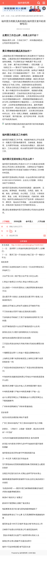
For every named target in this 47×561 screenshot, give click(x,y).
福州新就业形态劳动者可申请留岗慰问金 (18, 452)
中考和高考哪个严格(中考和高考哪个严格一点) (21, 391)
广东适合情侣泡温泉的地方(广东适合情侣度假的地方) (22, 369)
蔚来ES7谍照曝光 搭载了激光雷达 (16, 503)
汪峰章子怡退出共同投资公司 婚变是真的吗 (19, 529)
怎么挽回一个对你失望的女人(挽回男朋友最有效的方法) (22, 289)
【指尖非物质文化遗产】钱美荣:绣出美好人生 (20, 535)
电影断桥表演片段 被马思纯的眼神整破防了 (19, 509)
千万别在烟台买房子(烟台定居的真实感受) (19, 311)
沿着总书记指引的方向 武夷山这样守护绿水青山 (21, 473)
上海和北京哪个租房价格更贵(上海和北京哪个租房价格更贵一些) (22, 360)
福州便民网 (23, 2)
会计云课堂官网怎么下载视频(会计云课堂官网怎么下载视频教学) (22, 399)
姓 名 (4, 226)
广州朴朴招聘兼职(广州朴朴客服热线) (17, 406)
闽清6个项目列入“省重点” (12, 497)
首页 (2, 16)
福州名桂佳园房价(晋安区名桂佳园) (16, 337)
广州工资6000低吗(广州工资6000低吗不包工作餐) (22, 423)
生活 (7, 16)
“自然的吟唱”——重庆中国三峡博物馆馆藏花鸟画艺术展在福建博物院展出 (23, 490)
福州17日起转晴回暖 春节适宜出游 (16, 546)
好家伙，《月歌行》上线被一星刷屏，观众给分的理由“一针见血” (23, 430)
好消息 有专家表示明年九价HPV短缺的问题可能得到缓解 (22, 445)
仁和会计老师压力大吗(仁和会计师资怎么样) (20, 281)
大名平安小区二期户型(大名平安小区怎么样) (20, 276)
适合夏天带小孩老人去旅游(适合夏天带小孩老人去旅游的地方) (22, 298)
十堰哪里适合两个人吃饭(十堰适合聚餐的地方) (21, 352)
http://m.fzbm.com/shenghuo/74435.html (27, 245)
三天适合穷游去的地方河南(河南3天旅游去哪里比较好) (23, 345)
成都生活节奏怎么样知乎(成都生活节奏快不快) (21, 305)
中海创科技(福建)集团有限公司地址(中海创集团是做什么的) (23, 378)
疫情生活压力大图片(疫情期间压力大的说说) (20, 332)
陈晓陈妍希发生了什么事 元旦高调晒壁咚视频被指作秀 (23, 516)
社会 (12, 16)
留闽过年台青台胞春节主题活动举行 (16, 541)
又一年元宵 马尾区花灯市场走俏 (15, 458)
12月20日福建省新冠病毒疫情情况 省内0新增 (20, 438)
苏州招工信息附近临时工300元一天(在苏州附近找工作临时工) (23, 268)
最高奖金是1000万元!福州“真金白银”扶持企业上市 (22, 523)
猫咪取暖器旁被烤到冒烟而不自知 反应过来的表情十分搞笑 (23, 481)
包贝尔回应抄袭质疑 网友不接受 (15, 417)
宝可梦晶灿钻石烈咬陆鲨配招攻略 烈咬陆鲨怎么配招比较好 (23, 466)
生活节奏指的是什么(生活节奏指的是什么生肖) (21, 326)
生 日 (4, 235)
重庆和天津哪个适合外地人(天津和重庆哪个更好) (22, 385)
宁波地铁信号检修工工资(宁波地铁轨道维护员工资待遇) (22, 319)
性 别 (4, 231)
